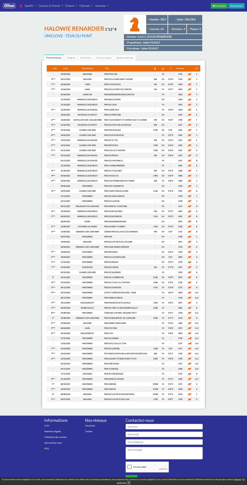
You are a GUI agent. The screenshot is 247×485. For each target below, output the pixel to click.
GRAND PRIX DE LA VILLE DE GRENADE (121, 232)
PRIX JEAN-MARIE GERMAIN (116, 247)
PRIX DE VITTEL (111, 140)
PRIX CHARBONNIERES (114, 165)
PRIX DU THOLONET (113, 171)
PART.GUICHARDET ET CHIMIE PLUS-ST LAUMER (125, 120)
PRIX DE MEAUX (111, 262)
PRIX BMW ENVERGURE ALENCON (119, 94)
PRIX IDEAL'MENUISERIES (115, 221)
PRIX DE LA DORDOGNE (114, 257)
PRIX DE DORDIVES (112, 287)
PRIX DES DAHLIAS (112, 130)
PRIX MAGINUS (111, 252)
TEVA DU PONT (78, 36)
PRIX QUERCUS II (111, 110)
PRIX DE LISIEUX (111, 267)
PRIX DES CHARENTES (114, 186)
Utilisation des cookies (55, 437)
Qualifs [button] (29, 5)
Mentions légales (52, 431)
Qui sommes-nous (53, 442)
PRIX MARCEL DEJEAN (114, 379)
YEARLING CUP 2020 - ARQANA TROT (120, 313)
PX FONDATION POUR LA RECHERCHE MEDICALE (125, 353)
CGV (46, 425)
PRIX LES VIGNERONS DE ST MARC (119, 181)
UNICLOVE (53, 36)
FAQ (46, 448)
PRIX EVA (108, 237)
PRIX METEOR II (111, 145)
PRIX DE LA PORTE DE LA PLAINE (118, 242)
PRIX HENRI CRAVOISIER (115, 323)
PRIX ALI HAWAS (111, 338)
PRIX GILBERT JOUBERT (115, 226)
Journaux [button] (100, 5)
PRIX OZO (108, 333)
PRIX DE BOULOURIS (113, 211)
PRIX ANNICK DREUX (113, 298)
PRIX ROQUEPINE (112, 348)
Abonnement (236, 5)
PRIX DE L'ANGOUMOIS (114, 196)
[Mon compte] (21, 6)
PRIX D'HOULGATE (112, 84)
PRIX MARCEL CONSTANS (115, 206)
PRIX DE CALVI (110, 104)
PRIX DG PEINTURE (112, 115)
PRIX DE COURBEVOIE (114, 277)
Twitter (88, 431)
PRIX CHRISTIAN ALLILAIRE (116, 191)
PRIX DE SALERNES (112, 272)
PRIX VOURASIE (111, 369)
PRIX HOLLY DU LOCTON (115, 343)
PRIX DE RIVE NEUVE (113, 216)
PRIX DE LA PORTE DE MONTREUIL (119, 394)
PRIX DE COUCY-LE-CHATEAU (117, 282)
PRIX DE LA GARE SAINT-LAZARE (118, 79)
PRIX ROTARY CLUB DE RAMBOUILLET (121, 308)
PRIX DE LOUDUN (111, 201)
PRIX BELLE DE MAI (112, 99)
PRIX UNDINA (110, 384)
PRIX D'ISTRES (110, 328)
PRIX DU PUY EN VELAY (114, 135)
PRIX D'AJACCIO (111, 176)
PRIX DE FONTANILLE (113, 160)
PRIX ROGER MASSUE (113, 374)
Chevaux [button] (84, 5)
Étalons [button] (70, 5)
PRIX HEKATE (110, 389)
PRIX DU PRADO (111, 155)
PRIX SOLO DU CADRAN (114, 150)
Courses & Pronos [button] (49, 5)
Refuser (237, 479)
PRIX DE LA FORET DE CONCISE (118, 89)
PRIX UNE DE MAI (111, 364)
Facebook (90, 425)
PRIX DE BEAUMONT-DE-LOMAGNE (119, 318)
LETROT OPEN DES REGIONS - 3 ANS (120, 292)
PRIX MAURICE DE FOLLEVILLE (117, 303)
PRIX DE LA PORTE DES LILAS (117, 399)
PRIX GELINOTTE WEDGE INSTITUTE (120, 359)
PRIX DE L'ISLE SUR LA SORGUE (117, 125)
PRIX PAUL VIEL (110, 74)
